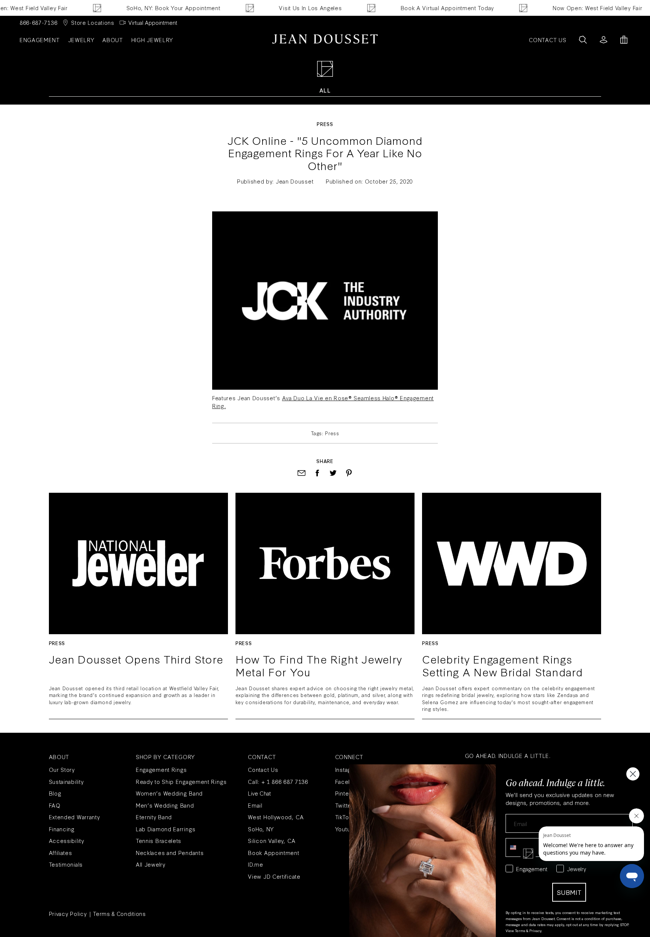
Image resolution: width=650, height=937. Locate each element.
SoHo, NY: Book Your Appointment (158, 8)
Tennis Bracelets (158, 840)
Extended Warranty (74, 817)
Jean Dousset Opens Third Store (136, 660)
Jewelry (81, 40)
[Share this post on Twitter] (333, 473)
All (325, 90)
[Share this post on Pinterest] (349, 473)
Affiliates (60, 853)
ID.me (255, 864)
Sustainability (66, 781)
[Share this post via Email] (301, 473)
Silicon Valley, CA (272, 840)
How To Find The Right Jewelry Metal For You (318, 665)
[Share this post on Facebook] (317, 473)
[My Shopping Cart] (623, 39)
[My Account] (603, 39)
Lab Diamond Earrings (166, 829)
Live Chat (259, 793)
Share (325, 460)
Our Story (62, 769)
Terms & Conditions (119, 913)
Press (325, 123)
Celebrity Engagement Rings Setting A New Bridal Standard (502, 665)
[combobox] (519, 847)
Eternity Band (154, 817)
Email (255, 805)
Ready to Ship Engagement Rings (181, 781)
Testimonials (66, 864)
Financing (62, 829)
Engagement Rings (161, 769)
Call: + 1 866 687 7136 (278, 781)
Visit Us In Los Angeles (295, 8)
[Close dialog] (632, 774)
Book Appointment (273, 853)
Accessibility (66, 840)
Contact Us (263, 769)
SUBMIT (569, 892)
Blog (55, 793)
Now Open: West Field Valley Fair (582, 8)
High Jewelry (152, 40)
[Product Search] (582, 39)
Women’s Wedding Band (169, 793)
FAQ (55, 805)
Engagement (40, 40)
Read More (138, 563)
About (112, 40)
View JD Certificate (274, 876)
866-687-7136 (38, 22)
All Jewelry (151, 864)
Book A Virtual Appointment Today (432, 8)
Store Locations (92, 22)
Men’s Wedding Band (165, 805)
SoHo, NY (261, 829)
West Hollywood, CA (276, 817)
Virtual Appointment (152, 22)
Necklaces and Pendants (170, 853)
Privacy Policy (68, 913)
